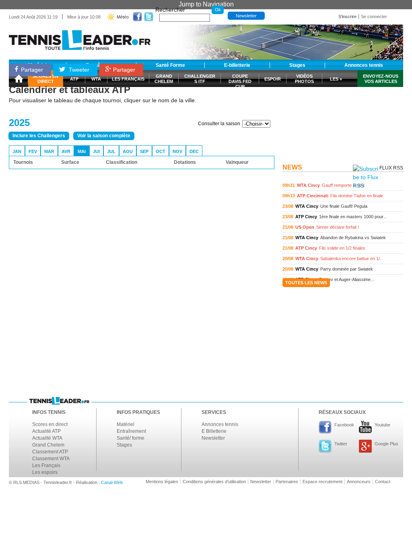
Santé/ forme (130, 438)
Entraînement (131, 431)
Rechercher (170, 9)
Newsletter (246, 15)
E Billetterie (214, 431)
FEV (33, 151)
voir (342, 185)
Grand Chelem (48, 445)
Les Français (46, 465)
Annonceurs (359, 481)
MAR (49, 151)
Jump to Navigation (206, 4)
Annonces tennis (220, 424)
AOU (128, 151)
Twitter (340, 443)
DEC (194, 151)
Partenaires (287, 481)
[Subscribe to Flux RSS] (365, 177)
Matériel (125, 424)
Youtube (382, 424)
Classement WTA (51, 458)
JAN (16, 151)
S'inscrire (347, 16)
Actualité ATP (46, 431)
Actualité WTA (47, 438)
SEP (144, 151)
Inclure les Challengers (38, 136)
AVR (66, 151)
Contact (382, 481)
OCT (160, 151)
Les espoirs (45, 472)
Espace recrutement (322, 481)
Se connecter (374, 16)
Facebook (344, 424)
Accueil (18, 78)
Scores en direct (50, 424)
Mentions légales (162, 481)
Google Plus (386, 443)
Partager (32, 69)
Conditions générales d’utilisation (214, 481)
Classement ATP (50, 452)
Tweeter (78, 69)
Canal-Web (112, 482)
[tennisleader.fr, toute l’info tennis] (79, 37)
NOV (177, 151)
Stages (124, 445)
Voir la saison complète (103, 136)
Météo (123, 16)
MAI (82, 151)
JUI (96, 151)
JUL (111, 151)
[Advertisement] (342, 110)
